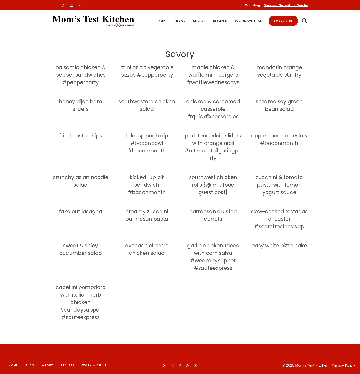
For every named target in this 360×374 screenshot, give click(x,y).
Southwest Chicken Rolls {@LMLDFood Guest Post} (213, 185)
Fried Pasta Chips (80, 135)
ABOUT (198, 20)
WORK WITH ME (249, 20)
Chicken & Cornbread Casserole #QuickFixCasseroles (213, 109)
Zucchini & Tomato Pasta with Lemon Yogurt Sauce (279, 185)
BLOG (180, 20)
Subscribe (283, 21)
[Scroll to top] (352, 367)
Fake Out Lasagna (80, 211)
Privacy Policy (343, 365)
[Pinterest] (63, 5)
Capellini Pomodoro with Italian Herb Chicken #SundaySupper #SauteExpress (81, 302)
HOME (162, 20)
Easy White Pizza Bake (279, 245)
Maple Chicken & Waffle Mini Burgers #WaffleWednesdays (213, 75)
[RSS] (79, 5)
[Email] (195, 365)
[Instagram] (71, 5)
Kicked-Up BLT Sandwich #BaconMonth (147, 185)
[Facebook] (55, 5)
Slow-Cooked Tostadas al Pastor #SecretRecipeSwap (279, 219)
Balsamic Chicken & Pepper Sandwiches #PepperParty (80, 75)
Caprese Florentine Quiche (286, 5)
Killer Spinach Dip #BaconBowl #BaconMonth (147, 143)
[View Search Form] (304, 21)
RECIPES (220, 20)
